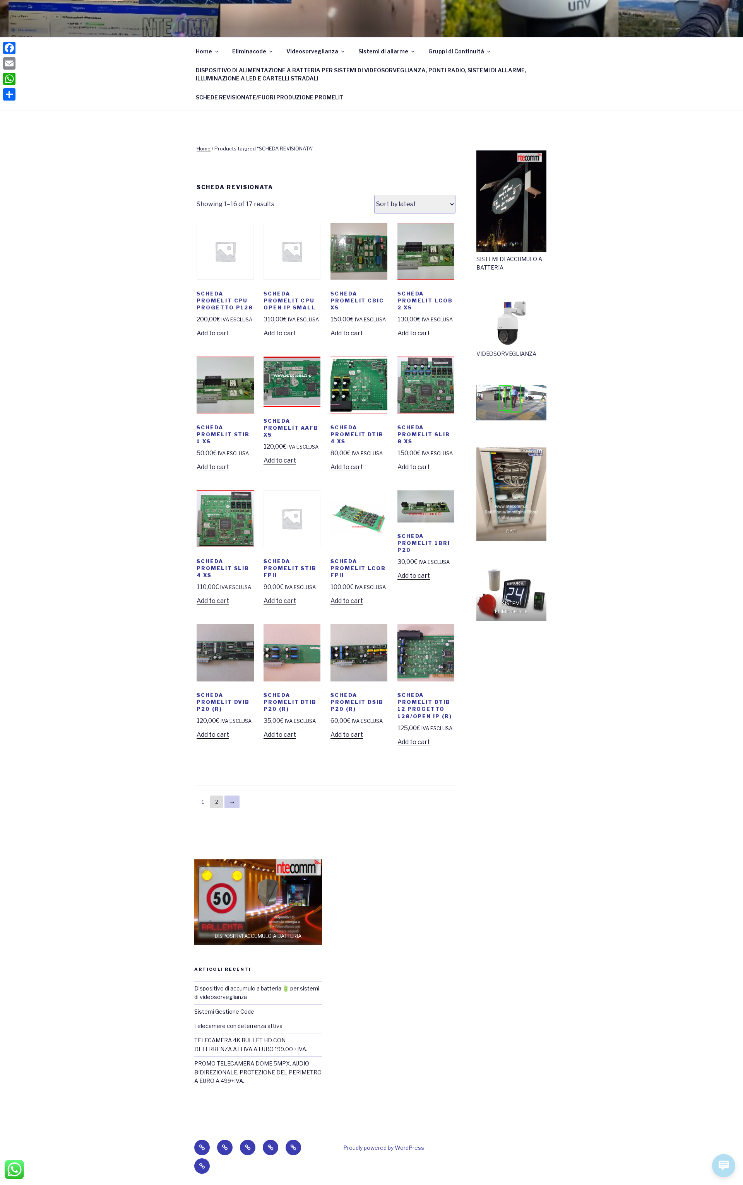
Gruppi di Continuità (456, 51)
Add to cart (213, 333)
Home (204, 51)
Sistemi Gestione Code (224, 1011)
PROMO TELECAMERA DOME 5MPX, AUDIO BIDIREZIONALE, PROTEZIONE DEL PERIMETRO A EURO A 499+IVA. (258, 1072)
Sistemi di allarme (383, 51)
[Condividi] (9, 94)
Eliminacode (249, 51)
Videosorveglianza (312, 51)
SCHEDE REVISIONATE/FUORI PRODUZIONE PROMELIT (270, 97)
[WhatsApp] (9, 79)
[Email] (9, 63)
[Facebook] (9, 48)
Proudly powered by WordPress (383, 1147)
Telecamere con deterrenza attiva (238, 1026)
